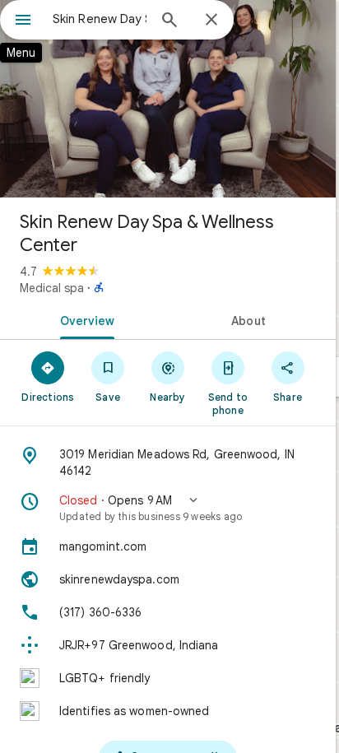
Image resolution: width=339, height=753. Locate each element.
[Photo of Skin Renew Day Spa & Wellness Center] (168, 99)
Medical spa (52, 288)
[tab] (84, 319)
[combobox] (99, 19)
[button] (168, 508)
